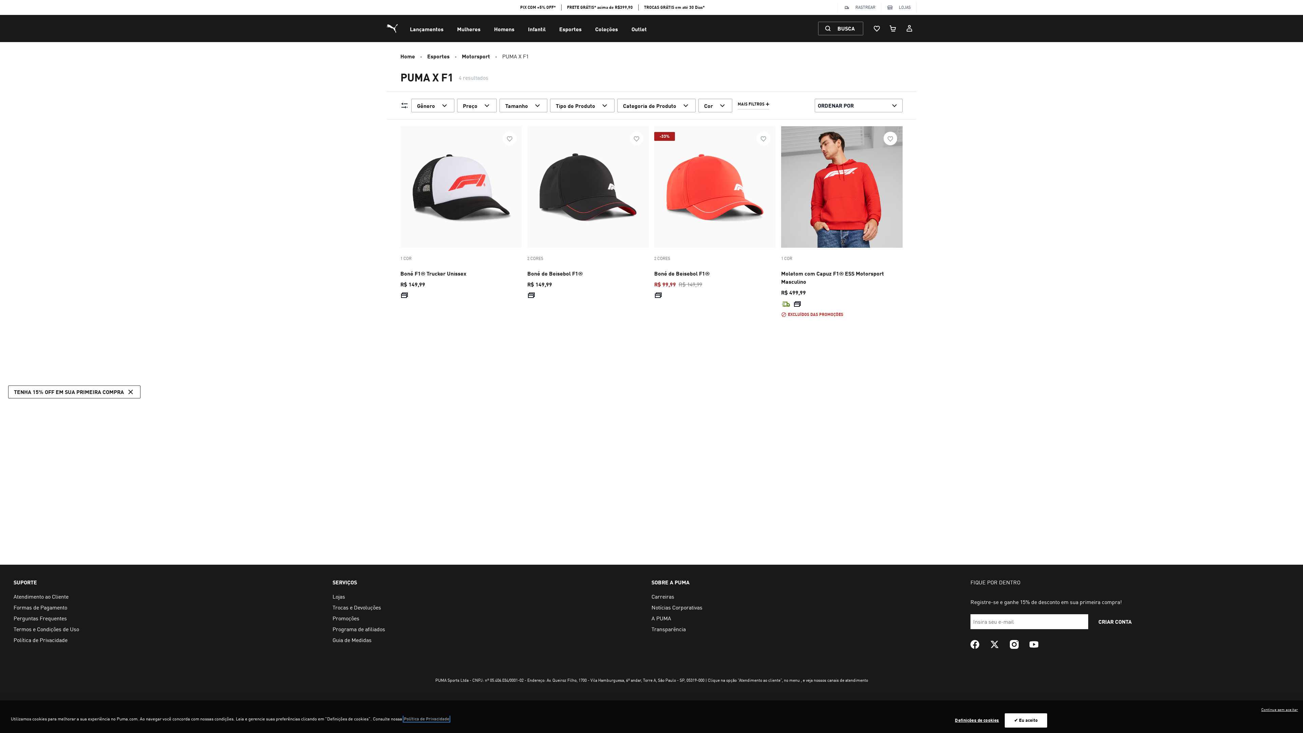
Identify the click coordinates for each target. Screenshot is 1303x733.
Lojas (905, 7)
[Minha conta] (909, 28)
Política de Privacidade (426, 718)
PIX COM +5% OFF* (538, 7)
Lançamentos (426, 29)
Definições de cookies (977, 720)
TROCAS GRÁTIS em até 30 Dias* (674, 7)
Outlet (639, 29)
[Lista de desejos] (877, 28)
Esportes (570, 29)
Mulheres (468, 29)
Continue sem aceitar (1279, 709)
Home (407, 56)
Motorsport (476, 56)
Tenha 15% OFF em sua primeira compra (69, 392)
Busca (846, 28)
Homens (504, 29)
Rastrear (865, 7)
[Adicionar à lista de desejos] (509, 138)
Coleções (606, 29)
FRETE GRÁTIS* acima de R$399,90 (600, 7)
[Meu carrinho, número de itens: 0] (893, 28)
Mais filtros (751, 104)
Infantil (537, 29)
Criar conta (1115, 621)
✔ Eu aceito (1026, 720)
